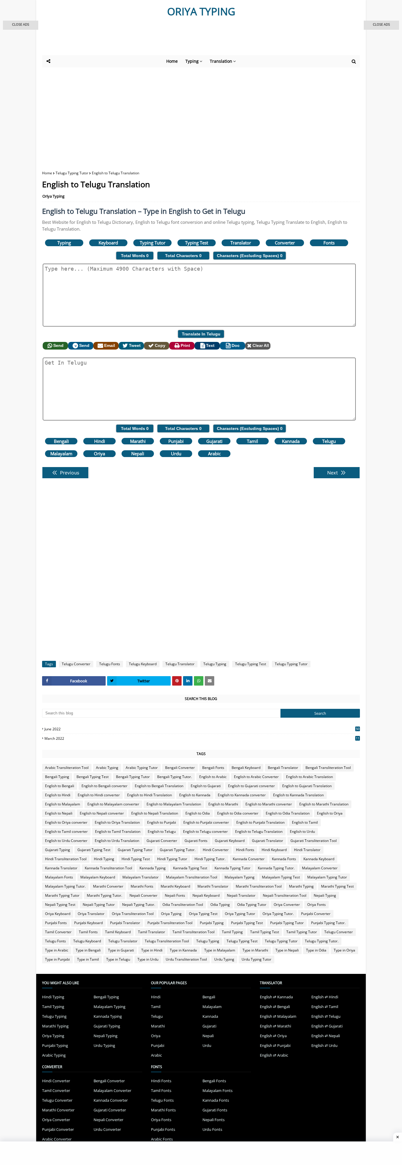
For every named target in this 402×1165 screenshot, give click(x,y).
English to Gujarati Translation (307, 785)
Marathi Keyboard (175, 886)
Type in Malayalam (219, 950)
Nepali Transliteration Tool (284, 895)
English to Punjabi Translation (260, 822)
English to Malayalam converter (113, 804)
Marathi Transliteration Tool (259, 886)
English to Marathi (223, 804)
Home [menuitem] (172, 61)
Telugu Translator (180, 663)
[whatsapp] (198, 681)
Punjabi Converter (315, 913)
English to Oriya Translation (117, 822)
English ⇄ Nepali (325, 1035)
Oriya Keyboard (57, 913)
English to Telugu (162, 831)
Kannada (291, 441)
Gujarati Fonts (196, 840)
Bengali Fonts (213, 767)
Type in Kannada (183, 950)
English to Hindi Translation (149, 794)
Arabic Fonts (162, 1139)
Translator (240, 243)
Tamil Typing (232, 931)
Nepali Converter (143, 895)
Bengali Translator (283, 767)
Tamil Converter (58, 931)
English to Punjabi (161, 822)
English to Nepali (58, 813)
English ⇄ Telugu (325, 1016)
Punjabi (176, 441)
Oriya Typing (53, 196)
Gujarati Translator (267, 840)
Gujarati (214, 441)
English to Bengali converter (104, 785)
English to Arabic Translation (309, 776)
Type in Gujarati (121, 950)
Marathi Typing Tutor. (104, 895)
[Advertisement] (186, 39)
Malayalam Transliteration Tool (191, 877)
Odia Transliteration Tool (182, 904)
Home (47, 173)
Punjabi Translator (125, 922)
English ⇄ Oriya (273, 1035)
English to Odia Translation (288, 813)
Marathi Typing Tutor (62, 895)
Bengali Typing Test (93, 776)
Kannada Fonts (284, 858)
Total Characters (183, 255)
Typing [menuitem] (192, 61)
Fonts (329, 243)
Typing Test (196, 243)
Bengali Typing (57, 776)
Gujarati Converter (162, 840)
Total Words (135, 255)
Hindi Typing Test (136, 858)
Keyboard (108, 243)
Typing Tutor (152, 243)
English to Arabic (213, 776)
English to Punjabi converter (206, 822)
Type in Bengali (88, 950)
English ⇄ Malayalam (278, 1016)
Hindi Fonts (245, 849)
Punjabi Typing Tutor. (328, 922)
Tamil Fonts (88, 931)
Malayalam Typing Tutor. (65, 886)
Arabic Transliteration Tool (67, 767)
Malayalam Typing (240, 877)
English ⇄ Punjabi (275, 1045)
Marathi (138, 441)
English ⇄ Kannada (276, 996)
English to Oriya (330, 813)
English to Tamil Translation (117, 831)
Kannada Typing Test (190, 868)
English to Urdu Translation (117, 840)
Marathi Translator (212, 886)
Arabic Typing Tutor (142, 767)
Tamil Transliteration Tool (193, 931)
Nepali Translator (241, 895)
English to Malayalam (62, 804)
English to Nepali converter (102, 813)
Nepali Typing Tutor (99, 904)
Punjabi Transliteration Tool (169, 922)
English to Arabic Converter (256, 776)
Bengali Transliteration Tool (328, 767)
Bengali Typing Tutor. (174, 776)
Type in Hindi (151, 950)
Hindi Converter (216, 849)
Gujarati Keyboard (230, 840)
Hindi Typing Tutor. (210, 858)
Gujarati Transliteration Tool (313, 840)
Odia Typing (220, 904)
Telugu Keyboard (143, 663)
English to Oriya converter (66, 822)
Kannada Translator (61, 868)
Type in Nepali (287, 950)
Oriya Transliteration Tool (133, 913)
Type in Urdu (147, 959)
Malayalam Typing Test (281, 877)
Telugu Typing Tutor (72, 173)
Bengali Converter (180, 767)
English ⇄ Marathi (275, 1026)
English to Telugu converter (205, 831)
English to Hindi (57, 794)
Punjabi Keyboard (88, 922)
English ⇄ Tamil (324, 1006)
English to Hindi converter (99, 794)
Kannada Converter (249, 858)
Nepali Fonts (175, 895)
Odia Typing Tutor (251, 904)
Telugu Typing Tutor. (321, 941)
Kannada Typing (152, 868)
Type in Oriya (344, 950)
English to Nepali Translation (154, 813)
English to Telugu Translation (259, 831)
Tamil (252, 441)
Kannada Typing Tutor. (276, 868)
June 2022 (201, 729)
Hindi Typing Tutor (172, 858)
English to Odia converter (237, 813)
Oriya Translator (91, 913)
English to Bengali (59, 785)
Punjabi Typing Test (247, 922)
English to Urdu (302, 831)
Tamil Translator (151, 931)
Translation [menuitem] (221, 61)
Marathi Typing (301, 886)
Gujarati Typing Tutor (135, 849)
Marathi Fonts (142, 886)
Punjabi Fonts (56, 922)
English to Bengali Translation (159, 785)
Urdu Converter (107, 1129)
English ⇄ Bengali (275, 1006)
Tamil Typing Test (264, 931)
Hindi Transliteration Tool (66, 858)
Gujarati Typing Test (93, 849)
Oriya (99, 453)
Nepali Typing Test (60, 904)
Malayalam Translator (140, 877)
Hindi (99, 441)
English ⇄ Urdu (324, 1045)
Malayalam (61, 453)
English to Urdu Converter (66, 840)
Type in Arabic (56, 950)
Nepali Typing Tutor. (138, 904)
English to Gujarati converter (251, 785)
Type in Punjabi (57, 959)
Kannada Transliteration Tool (108, 868)
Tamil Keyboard (118, 931)
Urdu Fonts (212, 1129)
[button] (20, 25)
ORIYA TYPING (201, 11)
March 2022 (201, 738)
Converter (285, 243)
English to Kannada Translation (298, 794)
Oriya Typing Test (203, 913)
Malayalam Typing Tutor (327, 877)
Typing (64, 243)
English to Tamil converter (66, 831)
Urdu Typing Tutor (256, 959)
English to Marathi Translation (323, 804)
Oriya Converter (287, 904)
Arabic (214, 453)
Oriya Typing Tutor (240, 913)
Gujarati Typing (57, 849)
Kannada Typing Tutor (232, 868)
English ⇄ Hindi (324, 996)
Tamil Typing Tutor (301, 931)
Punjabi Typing (212, 922)
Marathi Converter (108, 886)
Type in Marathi (255, 950)
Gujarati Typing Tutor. (177, 849)
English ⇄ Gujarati (327, 1026)
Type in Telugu (118, 959)
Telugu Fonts (109, 663)
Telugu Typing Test (250, 663)
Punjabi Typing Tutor (287, 922)
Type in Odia (316, 950)
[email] (209, 681)
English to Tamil (305, 822)
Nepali (137, 453)
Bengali (61, 441)
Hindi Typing (104, 858)
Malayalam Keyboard (97, 877)
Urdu (176, 453)
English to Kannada (194, 794)
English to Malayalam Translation (174, 804)
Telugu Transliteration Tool (167, 941)
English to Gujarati (206, 785)
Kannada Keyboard (318, 858)
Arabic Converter (57, 1139)
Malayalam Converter (320, 868)
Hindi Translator (307, 849)
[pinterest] (177, 681)
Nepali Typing (325, 895)
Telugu (329, 441)
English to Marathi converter (268, 804)
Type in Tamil (88, 959)
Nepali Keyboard (206, 895)
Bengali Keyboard (246, 767)
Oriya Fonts (316, 904)
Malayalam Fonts (59, 877)
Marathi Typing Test (337, 886)
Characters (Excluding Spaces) (250, 255)
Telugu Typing (214, 663)
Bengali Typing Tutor (133, 776)
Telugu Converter (76, 663)
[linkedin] (187, 681)
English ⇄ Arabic (274, 1055)
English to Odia (197, 813)
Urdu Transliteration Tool (186, 959)
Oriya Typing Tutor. (278, 913)
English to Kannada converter (242, 794)
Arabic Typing (107, 767)
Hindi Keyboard (274, 849)
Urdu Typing (224, 959)
